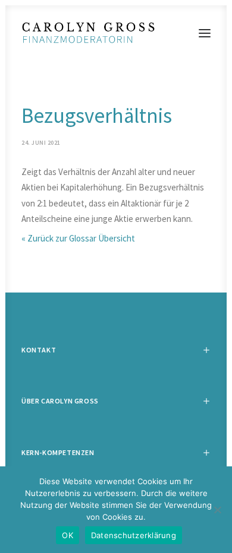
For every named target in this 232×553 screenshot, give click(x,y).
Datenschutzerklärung (133, 535)
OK (67, 535)
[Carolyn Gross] (116, 33)
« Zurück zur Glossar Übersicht (78, 238)
